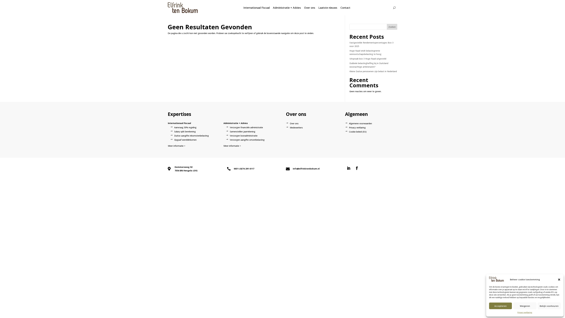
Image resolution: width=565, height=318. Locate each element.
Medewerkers (296, 127)
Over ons (309, 7)
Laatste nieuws (327, 7)
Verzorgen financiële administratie (246, 127)
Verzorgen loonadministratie (243, 135)
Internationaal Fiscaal (256, 7)
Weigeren (525, 305)
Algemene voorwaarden (360, 123)
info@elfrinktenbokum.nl (306, 168)
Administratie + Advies (287, 7)
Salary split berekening (185, 131)
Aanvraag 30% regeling (185, 127)
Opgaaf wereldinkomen (185, 139)
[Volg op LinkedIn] (348, 168)
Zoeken (392, 26)
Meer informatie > (176, 145)
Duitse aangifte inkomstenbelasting (191, 135)
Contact (345, 7)
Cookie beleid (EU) (358, 131)
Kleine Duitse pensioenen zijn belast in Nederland (373, 71)
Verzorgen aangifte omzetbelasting (247, 139)
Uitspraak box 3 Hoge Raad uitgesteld (367, 58)
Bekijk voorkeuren (549, 305)
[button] (559, 279)
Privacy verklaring (524, 312)
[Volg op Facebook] (356, 168)
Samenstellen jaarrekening (242, 131)
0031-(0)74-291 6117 (244, 168)
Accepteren (500, 305)
